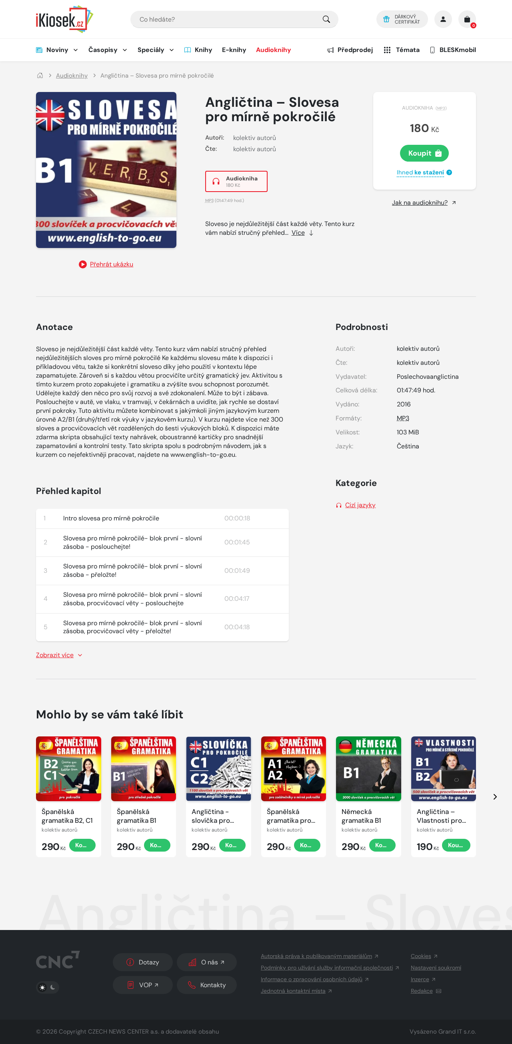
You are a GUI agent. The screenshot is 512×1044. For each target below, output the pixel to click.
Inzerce (420, 979)
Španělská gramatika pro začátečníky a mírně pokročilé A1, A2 (292, 816)
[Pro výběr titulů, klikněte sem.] (326, 19)
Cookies (421, 956)
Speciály (151, 50)
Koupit (420, 153)
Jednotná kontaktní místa (293, 990)
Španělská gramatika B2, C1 (67, 816)
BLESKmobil (458, 50)
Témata (408, 50)
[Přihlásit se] (443, 19)
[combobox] (234, 19)
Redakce (422, 990)
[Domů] (40, 76)
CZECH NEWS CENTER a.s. (123, 1032)
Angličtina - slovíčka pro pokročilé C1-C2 (217, 816)
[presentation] (488, 796)
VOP (145, 985)
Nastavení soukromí (436, 967)
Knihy (203, 50)
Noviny (57, 50)
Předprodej (355, 50)
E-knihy (234, 50)
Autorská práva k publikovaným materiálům (316, 956)
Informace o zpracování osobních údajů (311, 979)
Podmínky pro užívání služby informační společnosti (327, 967)
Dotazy (149, 962)
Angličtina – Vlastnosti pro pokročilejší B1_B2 (439, 816)
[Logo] (65, 19)
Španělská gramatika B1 (136, 816)
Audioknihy (273, 50)
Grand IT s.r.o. (457, 1032)
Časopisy (103, 50)
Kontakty (213, 985)
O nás (209, 962)
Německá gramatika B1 (361, 816)
